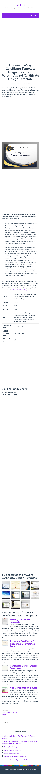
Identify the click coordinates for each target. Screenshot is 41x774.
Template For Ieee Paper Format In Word (16, 760)
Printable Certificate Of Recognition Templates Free (22, 644)
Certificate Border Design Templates (23, 667)
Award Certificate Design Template (23, 290)
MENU (36, 16)
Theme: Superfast (30, 770)
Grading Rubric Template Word (13, 747)
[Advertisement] (20, 40)
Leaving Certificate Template (20, 621)
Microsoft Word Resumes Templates (15, 756)
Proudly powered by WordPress (14, 770)
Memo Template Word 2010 (12, 750)
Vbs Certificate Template (23, 687)
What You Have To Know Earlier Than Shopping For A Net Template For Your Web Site (19, 742)
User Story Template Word (12, 753)
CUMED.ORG (20, 5)
